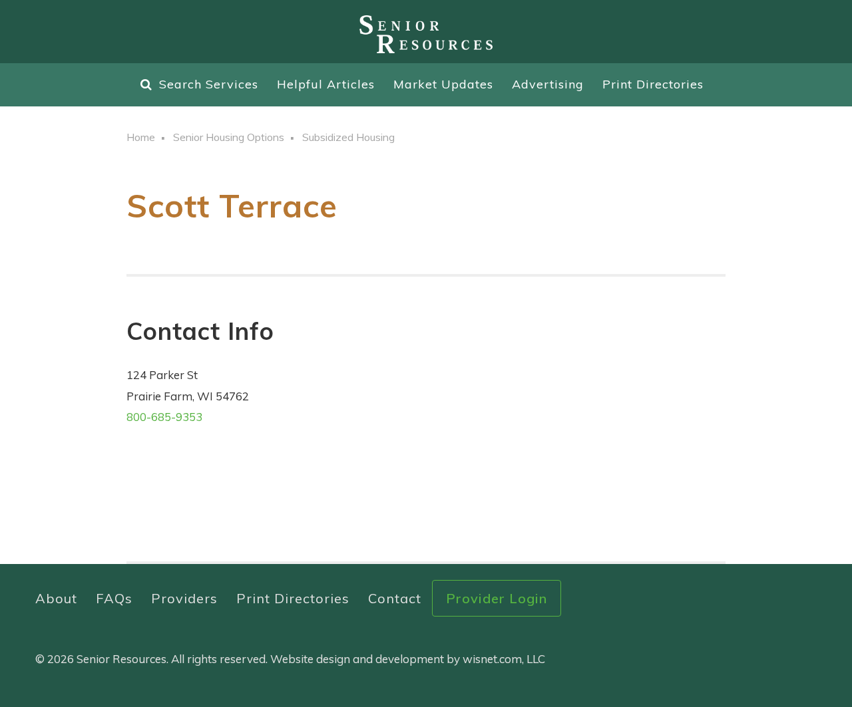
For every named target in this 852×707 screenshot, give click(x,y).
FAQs (114, 598)
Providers (184, 598)
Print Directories (653, 84)
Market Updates (443, 84)
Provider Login (496, 598)
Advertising (548, 84)
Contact (394, 598)
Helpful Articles (326, 84)
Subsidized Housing (348, 137)
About (56, 598)
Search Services (208, 84)
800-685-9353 (164, 417)
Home (140, 137)
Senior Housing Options (228, 137)
